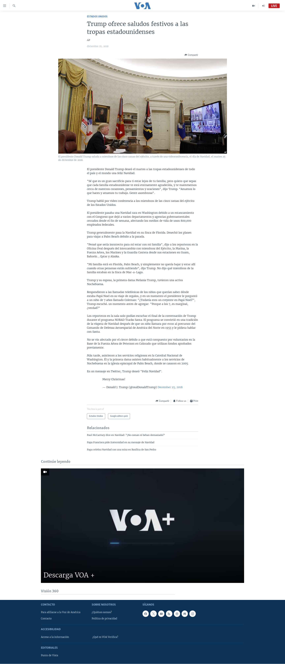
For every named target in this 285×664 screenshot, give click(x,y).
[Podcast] (177, 614)
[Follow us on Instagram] (192, 614)
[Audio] (264, 5)
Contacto (46, 618)
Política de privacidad (104, 618)
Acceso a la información (55, 637)
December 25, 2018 (170, 387)
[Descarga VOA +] (142, 525)
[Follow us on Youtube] (161, 614)
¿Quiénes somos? (102, 612)
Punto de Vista (49, 655)
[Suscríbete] (185, 614)
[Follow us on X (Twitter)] (153, 614)
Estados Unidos (97, 16)
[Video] (254, 5)
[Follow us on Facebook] (145, 614)
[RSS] (169, 614)
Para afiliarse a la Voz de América (60, 612)
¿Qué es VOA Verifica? (105, 637)
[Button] (191, 55)
